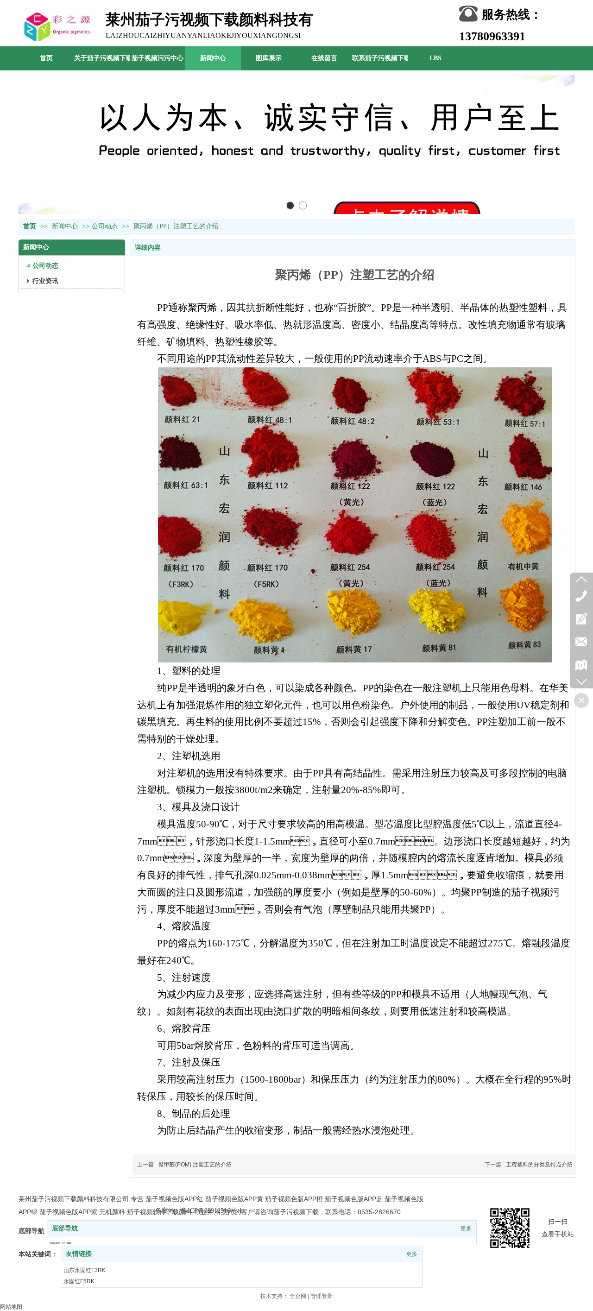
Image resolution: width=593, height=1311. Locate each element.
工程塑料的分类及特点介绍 (539, 1164)
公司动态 (105, 226)
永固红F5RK (79, 1281)
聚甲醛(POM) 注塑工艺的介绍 (195, 1164)
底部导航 (65, 1228)
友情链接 (79, 1253)
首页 (29, 226)
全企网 (298, 1296)
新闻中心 (66, 226)
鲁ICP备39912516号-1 (211, 1210)
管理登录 (321, 1296)
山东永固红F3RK (84, 1270)
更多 (466, 1228)
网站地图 (11, 1307)
